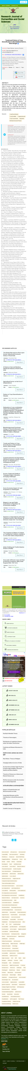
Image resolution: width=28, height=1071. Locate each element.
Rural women (14, 984)
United (8, 861)
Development (5, 864)
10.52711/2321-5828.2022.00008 (13, 436)
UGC (12, 958)
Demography (4, 962)
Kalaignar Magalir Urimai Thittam (8, 986)
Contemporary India (15, 933)
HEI (6, 924)
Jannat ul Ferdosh (19, 48)
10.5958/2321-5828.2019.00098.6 (13, 466)
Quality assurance (13, 955)
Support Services (5, 914)
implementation (13, 982)
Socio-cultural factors (6, 871)
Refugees (4, 960)
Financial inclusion (6, 989)
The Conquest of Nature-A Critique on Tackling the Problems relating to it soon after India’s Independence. (14, 534)
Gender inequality (17, 868)
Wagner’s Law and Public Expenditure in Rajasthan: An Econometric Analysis (11, 504)
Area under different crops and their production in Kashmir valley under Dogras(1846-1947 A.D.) (14, 561)
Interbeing (22, 854)
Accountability (5, 926)
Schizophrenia (15, 859)
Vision (21, 859)
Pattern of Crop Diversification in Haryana (13, 395)
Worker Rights (13, 974)
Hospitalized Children (6, 1001)
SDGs (24, 921)
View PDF (20, 76)
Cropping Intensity (21, 116)
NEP (16, 958)
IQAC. (24, 958)
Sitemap (5, 1063)
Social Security (5, 974)
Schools (3, 994)
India (10, 962)
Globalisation (4, 938)
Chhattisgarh (4, 970)
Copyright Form (11, 636)
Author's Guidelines (12, 627)
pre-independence (6, 888)
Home (4, 1061)
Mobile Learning (5, 943)
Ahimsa (3, 936)
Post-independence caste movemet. (9, 895)
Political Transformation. (7, 941)
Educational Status (6, 907)
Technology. (14, 945)
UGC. (10, 924)
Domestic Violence (6, 897)
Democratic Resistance (11, 936)
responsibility (5, 854)
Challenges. (19, 967)
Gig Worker (4, 977)
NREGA (19, 974)
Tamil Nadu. (14, 989)
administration (13, 873)
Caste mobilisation (21, 890)
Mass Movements (5, 933)
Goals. (10, 864)
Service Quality (22, 914)
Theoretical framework (7, 868)
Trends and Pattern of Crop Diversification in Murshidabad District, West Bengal (14, 41)
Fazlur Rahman (10, 48)
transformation (5, 919)
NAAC (20, 958)
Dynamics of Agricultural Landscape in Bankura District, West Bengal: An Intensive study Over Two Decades (13, 518)
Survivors (22, 897)
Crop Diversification (14, 114)
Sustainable (19, 861)
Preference (12, 967)
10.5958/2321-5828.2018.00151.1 (13, 374)
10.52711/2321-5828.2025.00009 (13, 480)
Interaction (16, 994)
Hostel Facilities (14, 914)
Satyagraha (23, 933)
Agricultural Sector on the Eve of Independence (12, 382)
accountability (5, 953)
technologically (22, 926)
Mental (3, 861)
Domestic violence (21, 866)
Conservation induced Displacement (9, 905)
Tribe (24, 967)
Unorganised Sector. (13, 977)
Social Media (9, 994)
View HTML (20, 72)
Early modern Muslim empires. (8, 885)
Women (18, 970)
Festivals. (4, 972)
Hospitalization (5, 998)
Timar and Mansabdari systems (8, 883)
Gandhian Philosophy (14, 931)
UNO (3, 924)
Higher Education (14, 943)
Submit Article (10, 623)
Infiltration (10, 960)
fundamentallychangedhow (7, 991)
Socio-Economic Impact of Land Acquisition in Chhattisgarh (12, 488)
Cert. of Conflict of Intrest (14, 641)
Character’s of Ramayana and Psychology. (10, 950)
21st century (20, 919)
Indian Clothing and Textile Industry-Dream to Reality (13, 547)
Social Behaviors (5, 996)
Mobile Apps (22, 943)
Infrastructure (5, 965)
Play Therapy (21, 998)
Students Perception (6, 945)
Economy (16, 960)
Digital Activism (21, 936)
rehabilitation (21, 895)
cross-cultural (13, 876)
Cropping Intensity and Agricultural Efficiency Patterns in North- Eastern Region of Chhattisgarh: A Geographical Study (14, 460)
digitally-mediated (22, 929)
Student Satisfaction (22, 912)
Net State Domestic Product (15, 120)
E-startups (23, 965)
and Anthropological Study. (7, 909)
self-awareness (13, 851)
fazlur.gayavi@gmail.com (12, 50)
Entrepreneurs (5, 967)
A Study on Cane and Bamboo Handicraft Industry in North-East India (13, 368)
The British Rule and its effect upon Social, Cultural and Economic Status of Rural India (13, 354)
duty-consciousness (6, 948)
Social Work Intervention (7, 900)
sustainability (21, 982)
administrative (5, 873)
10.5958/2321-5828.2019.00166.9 (13, 509)
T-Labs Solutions (11, 1069)
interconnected (5, 851)
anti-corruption (13, 929)
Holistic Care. (15, 1003)
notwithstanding (16, 924)
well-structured (17, 941)
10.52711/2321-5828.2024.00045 (13, 525)
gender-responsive (6, 984)
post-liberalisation (13, 926)
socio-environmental (15, 917)
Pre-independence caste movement (9, 892)
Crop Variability (13, 116)
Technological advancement (15, 921)
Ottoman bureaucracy (6, 878)
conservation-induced (6, 902)
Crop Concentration (14, 118)
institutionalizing (20, 953)
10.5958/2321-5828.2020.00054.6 (13, 360)
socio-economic (19, 885)
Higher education (5, 958)
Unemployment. (16, 962)
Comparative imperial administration (9, 880)
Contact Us (14, 5)
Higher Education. (5, 917)
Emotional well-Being (6, 1003)
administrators (18, 991)
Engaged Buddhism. (6, 859)
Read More (20, 362)
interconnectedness (13, 854)
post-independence (16, 888)
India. (15, 900)
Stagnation (22, 118)
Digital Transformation (14, 965)
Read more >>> (22, 612)
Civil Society (11, 938)
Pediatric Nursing (16, 1001)
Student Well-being (20, 856)
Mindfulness (4, 856)
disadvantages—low (6, 979)
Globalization (4, 921)
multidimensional (17, 864)
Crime (21, 960)
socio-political (5, 890)
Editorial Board (20, 1061)
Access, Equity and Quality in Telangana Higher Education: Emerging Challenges (11, 475)
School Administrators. (15, 996)
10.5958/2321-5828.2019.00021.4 (13, 420)
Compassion (11, 856)
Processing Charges (11, 645)
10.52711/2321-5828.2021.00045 (13, 495)
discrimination (15, 979)
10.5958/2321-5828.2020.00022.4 (13, 54)
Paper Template (10, 632)
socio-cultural (5, 866)
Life (25, 859)
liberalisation (10, 972)
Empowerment (22, 984)
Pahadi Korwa (12, 970)
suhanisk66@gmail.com (7, 52)
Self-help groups (20, 986)
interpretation (13, 912)
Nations (13, 861)
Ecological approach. (17, 871)
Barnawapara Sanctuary (16, 907)
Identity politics (13, 890)
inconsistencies (18, 909)
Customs (24, 970)
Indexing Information (12, 649)
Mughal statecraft (16, 878)
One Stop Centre (15, 897)
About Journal (6, 5)
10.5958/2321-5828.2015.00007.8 (13, 539)
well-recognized (13, 998)
